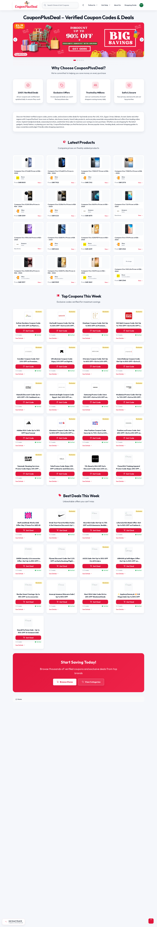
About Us (117, 5)
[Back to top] (151, 921)
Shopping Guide (130, 5)
